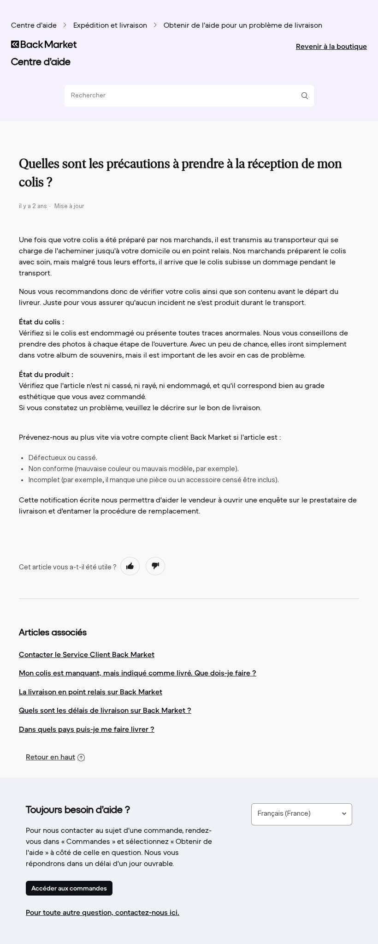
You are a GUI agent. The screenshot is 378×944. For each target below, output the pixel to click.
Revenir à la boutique (331, 46)
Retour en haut (50, 756)
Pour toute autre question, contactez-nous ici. (102, 912)
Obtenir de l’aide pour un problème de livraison (243, 26)
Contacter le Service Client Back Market (86, 654)
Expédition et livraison (110, 26)
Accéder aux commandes (69, 888)
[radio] (130, 566)
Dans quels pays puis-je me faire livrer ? (86, 729)
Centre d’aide (34, 26)
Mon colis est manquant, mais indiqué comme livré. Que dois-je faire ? (137, 672)
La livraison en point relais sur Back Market (90, 691)
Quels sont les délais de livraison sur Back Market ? (105, 710)
